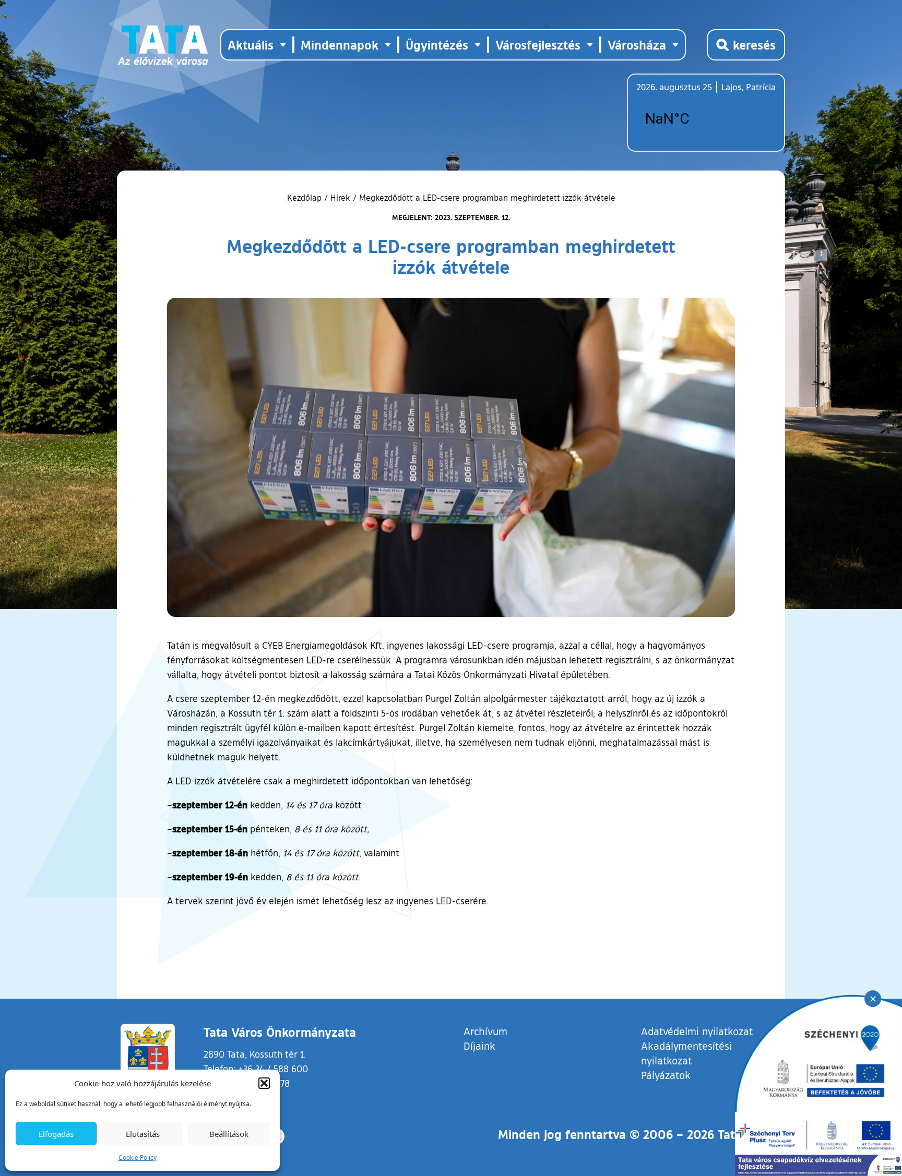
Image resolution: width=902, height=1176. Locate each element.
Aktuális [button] (251, 45)
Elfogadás (56, 1134)
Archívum (485, 1031)
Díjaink (479, 1045)
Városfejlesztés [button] (537, 45)
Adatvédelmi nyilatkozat (697, 1031)
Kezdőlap (305, 197)
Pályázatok (666, 1075)
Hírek (340, 197)
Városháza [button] (637, 45)
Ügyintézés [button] (437, 45)
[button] (264, 1083)
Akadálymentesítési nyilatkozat (686, 1053)
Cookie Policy (137, 1157)
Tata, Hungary (694, 118)
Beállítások (228, 1134)
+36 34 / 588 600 (273, 1068)
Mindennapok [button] (339, 45)
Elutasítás (143, 1134)
